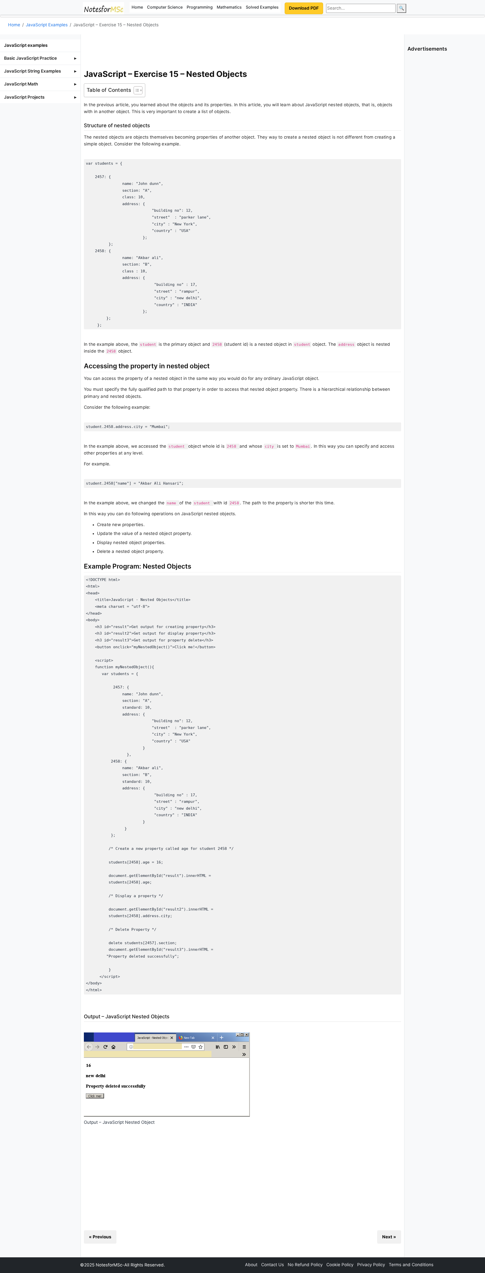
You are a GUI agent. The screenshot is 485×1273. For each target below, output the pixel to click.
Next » (389, 1236)
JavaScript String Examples (32, 71)
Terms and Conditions (411, 1264)
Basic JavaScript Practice (30, 58)
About (251, 1264)
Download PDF (304, 8)
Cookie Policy (339, 1264)
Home (137, 7)
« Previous (100, 1236)
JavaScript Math (21, 84)
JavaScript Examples (47, 24)
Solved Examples (262, 7)
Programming (200, 7)
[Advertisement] (242, 50)
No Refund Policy (305, 1264)
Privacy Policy (371, 1264)
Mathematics (229, 7)
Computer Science (165, 7)
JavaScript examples (25, 45)
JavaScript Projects (24, 97)
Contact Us (272, 1264)
